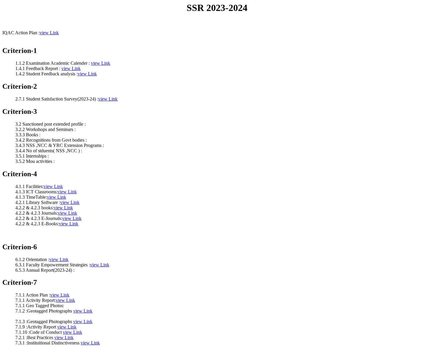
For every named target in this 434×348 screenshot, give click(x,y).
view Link (49, 32)
